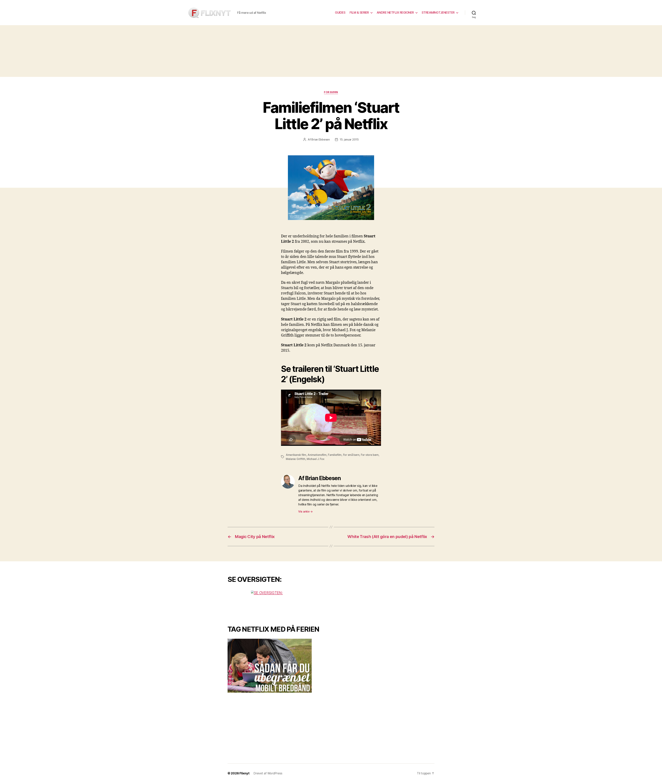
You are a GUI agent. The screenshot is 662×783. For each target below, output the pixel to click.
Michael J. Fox (315, 459)
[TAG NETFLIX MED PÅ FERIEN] (277, 666)
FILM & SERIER (359, 12)
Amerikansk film (296, 454)
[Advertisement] (331, 51)
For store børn (370, 454)
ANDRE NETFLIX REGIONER (395, 12)
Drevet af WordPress (267, 773)
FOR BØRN (331, 92)
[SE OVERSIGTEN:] (277, 603)
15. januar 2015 (349, 139)
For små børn (351, 454)
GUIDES (340, 12)
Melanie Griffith (295, 459)
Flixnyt (244, 773)
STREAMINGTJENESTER (438, 12)
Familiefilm (335, 454)
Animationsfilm (317, 454)
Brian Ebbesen (320, 139)
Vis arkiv (305, 511)
